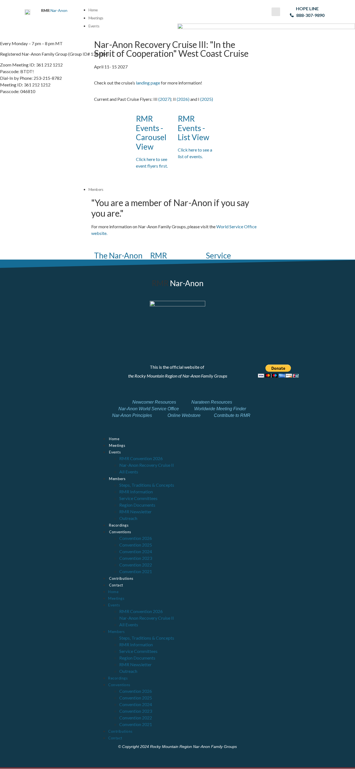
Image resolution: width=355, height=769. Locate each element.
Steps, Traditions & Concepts (146, 485)
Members (117, 478)
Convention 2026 (135, 538)
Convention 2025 (135, 544)
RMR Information (136, 491)
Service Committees (138, 498)
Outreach (128, 518)
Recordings (118, 525)
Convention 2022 (135, 564)
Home (93, 9)
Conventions (120, 532)
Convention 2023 (135, 558)
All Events (128, 471)
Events (115, 452)
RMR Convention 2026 (141, 458)
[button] (276, 11)
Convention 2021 (135, 571)
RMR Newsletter (135, 511)
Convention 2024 (135, 551)
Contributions (121, 578)
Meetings (95, 18)
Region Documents (137, 504)
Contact (116, 585)
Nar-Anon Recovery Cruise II (146, 465)
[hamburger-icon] (258, 8)
